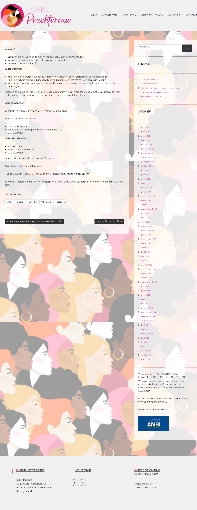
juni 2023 (145, 252)
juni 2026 (145, 131)
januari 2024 (147, 235)
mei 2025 (145, 179)
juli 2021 (145, 325)
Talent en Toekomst (150, 79)
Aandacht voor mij (149, 84)
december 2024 (148, 196)
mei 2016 (145, 359)
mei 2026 (145, 136)
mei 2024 (145, 217)
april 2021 (145, 329)
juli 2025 (145, 170)
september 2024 (149, 209)
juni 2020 (145, 342)
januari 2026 (147, 153)
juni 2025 (145, 174)
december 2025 (148, 157)
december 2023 (148, 239)
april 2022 (145, 299)
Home (93, 15)
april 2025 (145, 183)
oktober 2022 (147, 278)
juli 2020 (145, 338)
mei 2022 (145, 295)
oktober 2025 (147, 166)
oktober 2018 (147, 355)
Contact (191, 15)
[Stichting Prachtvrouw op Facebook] (75, 482)
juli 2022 (145, 286)
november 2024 (148, 200)
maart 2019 (146, 351)
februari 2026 (147, 149)
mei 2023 (145, 256)
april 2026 (145, 140)
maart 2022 (146, 303)
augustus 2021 (147, 321)
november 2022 (148, 273)
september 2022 (149, 282)
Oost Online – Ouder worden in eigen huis (160, 88)
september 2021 (148, 316)
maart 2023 (146, 265)
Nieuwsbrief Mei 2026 (151, 96)
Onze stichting (151, 15)
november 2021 (148, 312)
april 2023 (145, 260)
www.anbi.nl (144, 390)
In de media (129, 15)
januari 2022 (147, 308)
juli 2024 (145, 213)
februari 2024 (147, 230)
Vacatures (175, 15)
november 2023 (148, 243)
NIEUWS (144, 63)
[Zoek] (187, 48)
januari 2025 (147, 192)
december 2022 (148, 269)
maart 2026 (146, 144)
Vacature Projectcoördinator (154, 92)
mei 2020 (145, 346)
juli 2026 (145, 127)
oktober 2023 (147, 247)
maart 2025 (146, 187)
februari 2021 (147, 333)
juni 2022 (145, 290)
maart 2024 (146, 226)
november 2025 (148, 162)
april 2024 (146, 222)
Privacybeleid (24, 491)
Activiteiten (109, 15)
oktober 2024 (147, 205)
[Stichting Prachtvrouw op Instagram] (83, 482)
